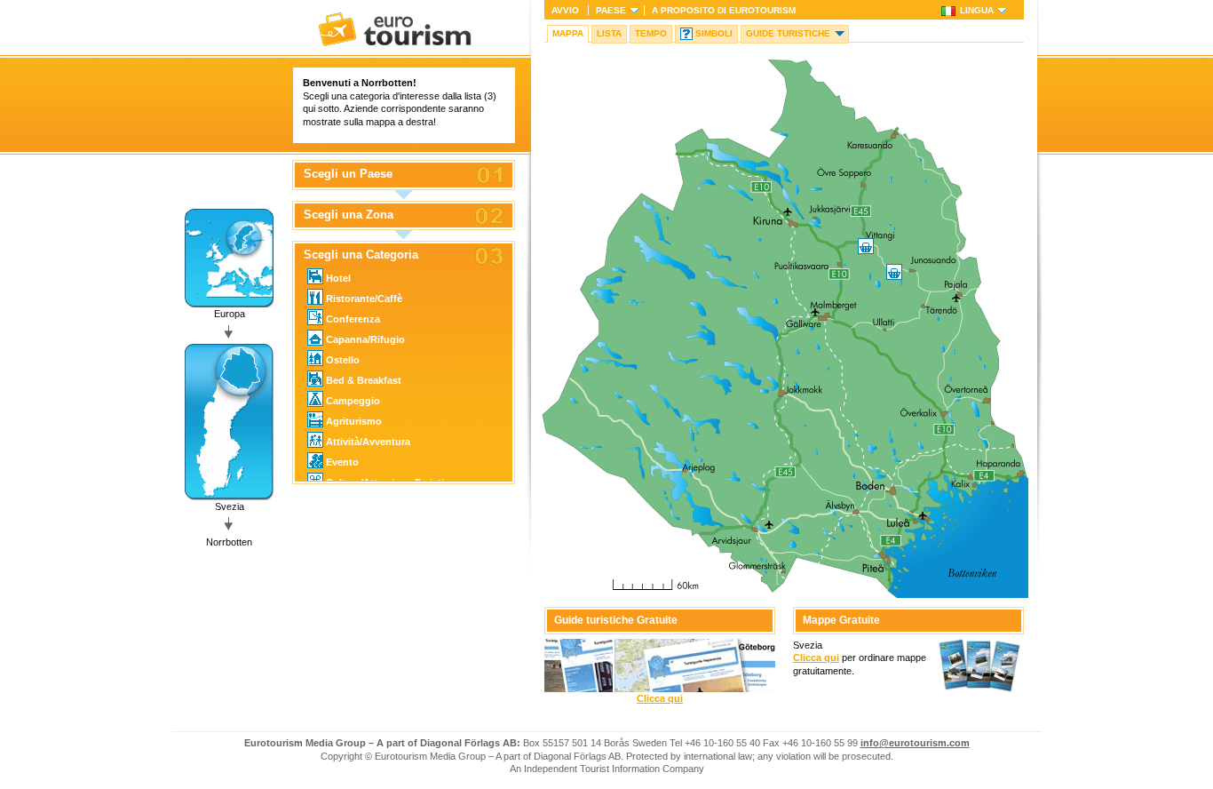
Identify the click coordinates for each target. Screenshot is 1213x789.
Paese (611, 10)
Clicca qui (660, 698)
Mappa (567, 33)
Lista (609, 33)
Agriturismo (354, 421)
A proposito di (724, 10)
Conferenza (353, 319)
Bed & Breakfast (363, 380)
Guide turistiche (788, 33)
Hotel (338, 278)
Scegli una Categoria (361, 255)
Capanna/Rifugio (365, 339)
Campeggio (353, 400)
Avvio (565, 10)
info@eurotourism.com (915, 742)
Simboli (714, 33)
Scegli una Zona (348, 215)
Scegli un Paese (348, 174)
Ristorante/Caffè (364, 298)
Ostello (343, 360)
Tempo (651, 33)
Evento (342, 462)
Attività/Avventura (368, 441)
